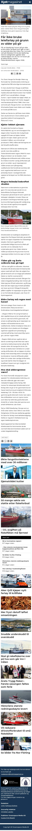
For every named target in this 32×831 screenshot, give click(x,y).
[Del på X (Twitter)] (14, 73)
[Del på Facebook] (12, 73)
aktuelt (5, 437)
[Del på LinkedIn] (17, 73)
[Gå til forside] (13, 2)
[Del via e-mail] (20, 73)
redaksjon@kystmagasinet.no (12, 774)
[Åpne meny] (30, 2)
